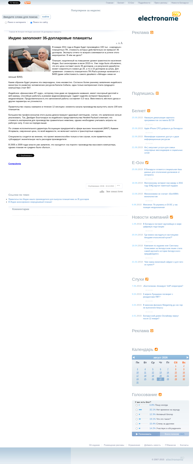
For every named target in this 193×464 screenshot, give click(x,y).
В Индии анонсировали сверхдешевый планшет (30, 202)
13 (161, 373)
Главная (109, 3)
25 (145, 379)
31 (137, 382)
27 (161, 379)
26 (153, 379)
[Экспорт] (28, 4)
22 (176, 376)
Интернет (21, 32)
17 (137, 376)
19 (153, 376)
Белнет (121, 3)
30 (184, 379)
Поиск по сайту (40, 22)
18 (145, 376)
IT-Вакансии (170, 445)
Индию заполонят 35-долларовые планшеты (44, 32)
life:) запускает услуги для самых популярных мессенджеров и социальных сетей (163, 150)
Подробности (144, 3)
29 (176, 379)
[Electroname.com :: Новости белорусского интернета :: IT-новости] (159, 23)
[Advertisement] (65, 173)
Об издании (94, 445)
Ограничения (134, 445)
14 (168, 373)
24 (137, 379)
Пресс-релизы (160, 3)
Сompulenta (14, 163)
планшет (114, 191)
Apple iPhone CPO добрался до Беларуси (163, 128)
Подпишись (143, 93)
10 (137, 373)
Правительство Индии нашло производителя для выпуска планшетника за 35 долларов (48, 199)
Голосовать (145, 434)
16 (184, 373)
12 (153, 373)
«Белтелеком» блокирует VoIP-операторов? (163, 286)
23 (184, 376)
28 (168, 379)
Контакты (184, 445)
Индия (120, 191)
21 (168, 376)
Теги (108, 191)
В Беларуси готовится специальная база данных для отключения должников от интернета (163, 172)
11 (145, 373)
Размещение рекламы (114, 445)
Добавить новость (152, 445)
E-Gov (131, 3)
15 (176, 373)
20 (161, 376)
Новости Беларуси (179, 3)
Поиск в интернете (17, 22)
